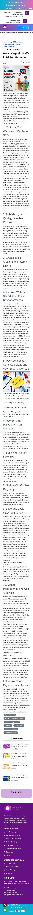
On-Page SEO (19, 725)
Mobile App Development (14, 838)
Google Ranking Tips (11, 732)
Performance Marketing (13, 848)
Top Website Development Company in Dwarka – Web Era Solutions (19, 765)
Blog (10, 42)
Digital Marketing (9, 715)
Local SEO (8, 725)
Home (5, 42)
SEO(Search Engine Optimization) (14, 718)
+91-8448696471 (16, 2)
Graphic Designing (12, 845)
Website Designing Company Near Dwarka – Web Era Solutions (20, 745)
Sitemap (8, 855)
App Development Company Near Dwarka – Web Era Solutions (20, 755)
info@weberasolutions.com (16, 5)
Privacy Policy (10, 863)
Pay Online (23, 27)
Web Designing (11, 832)
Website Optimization (11, 729)
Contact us (9, 852)
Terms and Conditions (13, 866)
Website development (13, 835)
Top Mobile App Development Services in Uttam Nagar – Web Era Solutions (19, 777)
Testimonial (9, 873)
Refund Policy (10, 870)
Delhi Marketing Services (12, 722)
